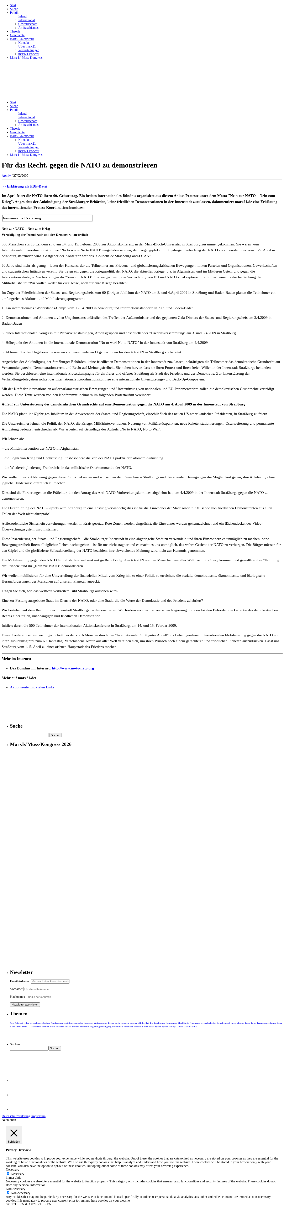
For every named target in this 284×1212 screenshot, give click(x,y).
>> (24, 186)
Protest (75, 1026)
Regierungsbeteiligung (100, 1026)
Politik (14, 12)
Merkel (45, 1026)
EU (151, 1023)
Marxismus (36, 1026)
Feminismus (171, 1023)
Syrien (158, 1026)
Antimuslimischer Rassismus (79, 1023)
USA (194, 1026)
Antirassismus (100, 1023)
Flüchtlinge (183, 1023)
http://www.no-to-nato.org (73, 668)
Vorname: (16, 989)
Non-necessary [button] (15, 1189)
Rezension (128, 1026)
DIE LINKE (143, 1023)
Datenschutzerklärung (16, 1116)
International (26, 20)
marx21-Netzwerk (22, 39)
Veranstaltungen (28, 50)
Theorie (15, 31)
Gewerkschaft (27, 24)
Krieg (279, 1023)
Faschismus (159, 1023)
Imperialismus (237, 1023)
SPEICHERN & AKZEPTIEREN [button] (28, 1204)
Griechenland (223, 1023)
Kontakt (23, 42)
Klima (273, 1023)
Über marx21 (27, 46)
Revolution (117, 1026)
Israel (253, 1023)
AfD (12, 1023)
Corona (133, 1023)
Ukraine (187, 1026)
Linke (18, 1026)
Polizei (68, 1026)
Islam (247, 1023)
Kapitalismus (263, 1023)
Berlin (111, 1023)
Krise (12, 1026)
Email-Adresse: (20, 981)
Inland (22, 16)
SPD (146, 1026)
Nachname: (17, 996)
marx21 (26, 1026)
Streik (151, 1026)
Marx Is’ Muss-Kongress (26, 57)
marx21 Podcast (28, 54)
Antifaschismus (28, 27)
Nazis (52, 1026)
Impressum (38, 1116)
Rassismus (84, 1026)
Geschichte (17, 35)
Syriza (165, 1026)
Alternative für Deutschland (28, 1023)
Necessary (17, 1174)
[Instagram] (16, 1109)
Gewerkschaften (208, 1023)
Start (13, 5)
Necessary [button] (12, 1169)
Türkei (180, 1026)
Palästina (60, 1026)
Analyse (46, 1023)
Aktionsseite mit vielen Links (32, 687)
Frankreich (195, 1023)
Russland (138, 1026)
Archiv (6, 175)
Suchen (15, 1044)
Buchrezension (122, 1023)
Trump (172, 1026)
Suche (14, 9)
